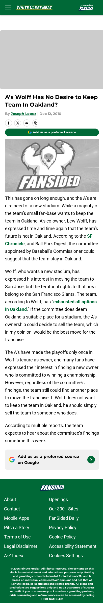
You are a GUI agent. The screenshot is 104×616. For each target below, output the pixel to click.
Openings (58, 499)
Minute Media (29, 568)
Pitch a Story (16, 527)
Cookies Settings (66, 555)
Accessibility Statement (72, 546)
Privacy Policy (62, 527)
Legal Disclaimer (20, 546)
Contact (12, 508)
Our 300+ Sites (63, 508)
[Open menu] (8, 8)
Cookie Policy (62, 536)
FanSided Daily (64, 518)
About (10, 499)
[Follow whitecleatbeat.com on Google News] (91, 459)
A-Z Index (13, 555)
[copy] (35, 123)
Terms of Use (17, 536)
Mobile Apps (16, 518)
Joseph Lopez (23, 113)
